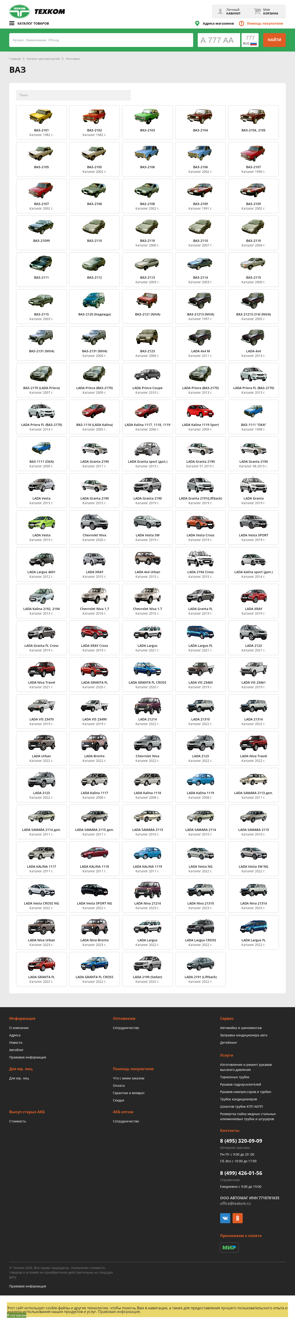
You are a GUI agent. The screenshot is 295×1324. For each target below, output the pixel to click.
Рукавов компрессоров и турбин (245, 1092)
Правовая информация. (119, 1311)
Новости (15, 1042)
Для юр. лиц (19, 1078)
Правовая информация (27, 1057)
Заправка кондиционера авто (243, 1035)
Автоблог (16, 1050)
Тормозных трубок (234, 1077)
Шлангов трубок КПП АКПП (241, 1106)
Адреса (15, 1035)
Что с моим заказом (128, 1078)
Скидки (118, 1100)
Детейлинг (228, 1042)
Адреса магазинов (218, 23)
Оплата (119, 1085)
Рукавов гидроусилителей (240, 1084)
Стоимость (17, 1121)
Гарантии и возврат (129, 1093)
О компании (19, 1028)
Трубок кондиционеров (238, 1099)
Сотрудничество (126, 1028)
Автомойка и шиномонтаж (241, 1028)
